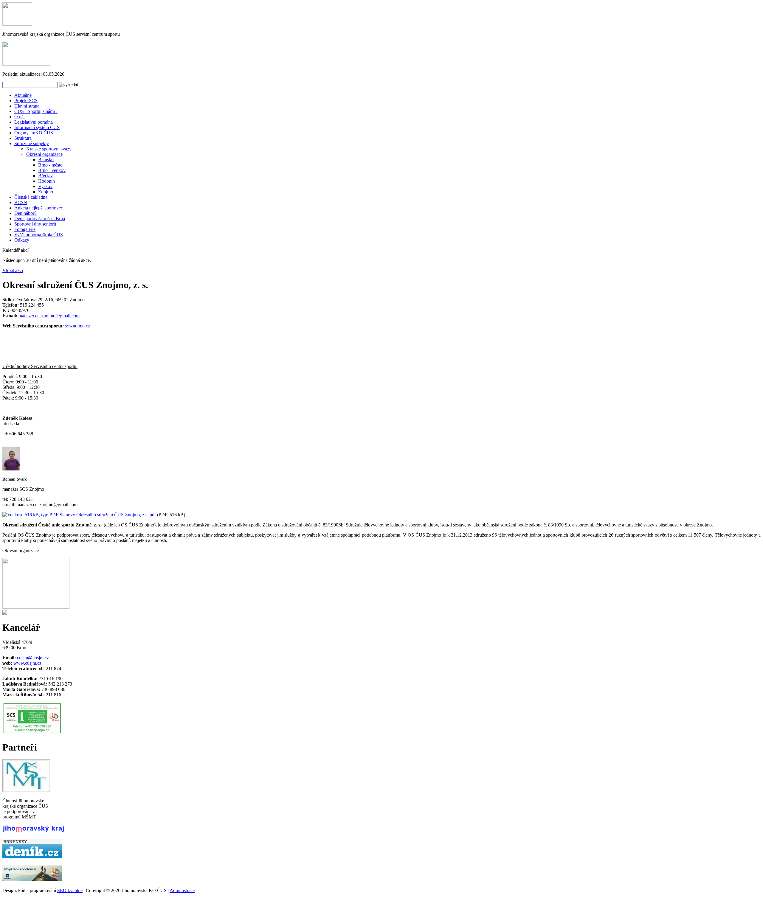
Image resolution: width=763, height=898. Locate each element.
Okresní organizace (44, 154)
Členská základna (30, 197)
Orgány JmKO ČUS (33, 132)
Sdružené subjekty (31, 143)
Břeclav (45, 175)
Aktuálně (23, 95)
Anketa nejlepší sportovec (38, 207)
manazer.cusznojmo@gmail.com (49, 315)
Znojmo (45, 191)
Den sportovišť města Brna (39, 218)
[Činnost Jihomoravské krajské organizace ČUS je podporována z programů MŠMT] (26, 790)
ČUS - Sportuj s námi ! (36, 111)
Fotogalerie (24, 229)
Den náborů (25, 213)
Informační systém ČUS (37, 127)
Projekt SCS (26, 100)
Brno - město (50, 164)
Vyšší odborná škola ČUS (38, 234)
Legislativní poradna (33, 122)
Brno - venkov (52, 170)
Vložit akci (12, 270)
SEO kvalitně (70, 890)
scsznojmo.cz (77, 325)
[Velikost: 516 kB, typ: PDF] (30, 514)
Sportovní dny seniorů (35, 223)
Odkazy (21, 240)
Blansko (46, 159)
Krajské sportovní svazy (49, 148)
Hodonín (46, 181)
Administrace (182, 890)
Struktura (23, 138)
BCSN (20, 202)
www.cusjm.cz (27, 663)
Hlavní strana (26, 105)
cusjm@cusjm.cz (33, 657)
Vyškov (45, 186)
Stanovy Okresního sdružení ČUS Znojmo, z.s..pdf (108, 514)
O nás (19, 116)
